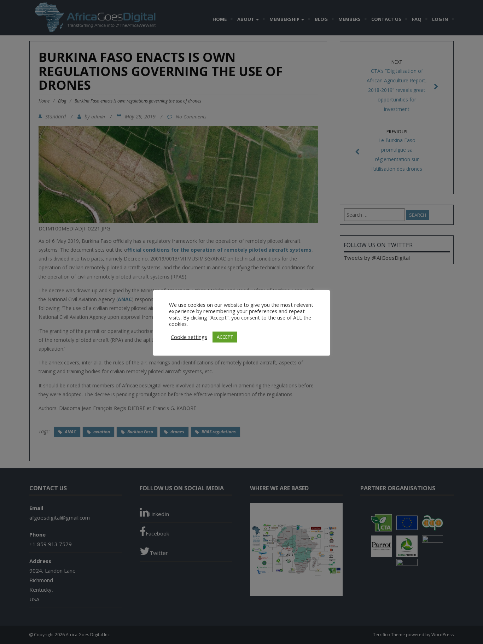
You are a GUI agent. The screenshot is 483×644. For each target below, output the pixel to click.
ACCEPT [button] (225, 337)
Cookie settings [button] (189, 337)
